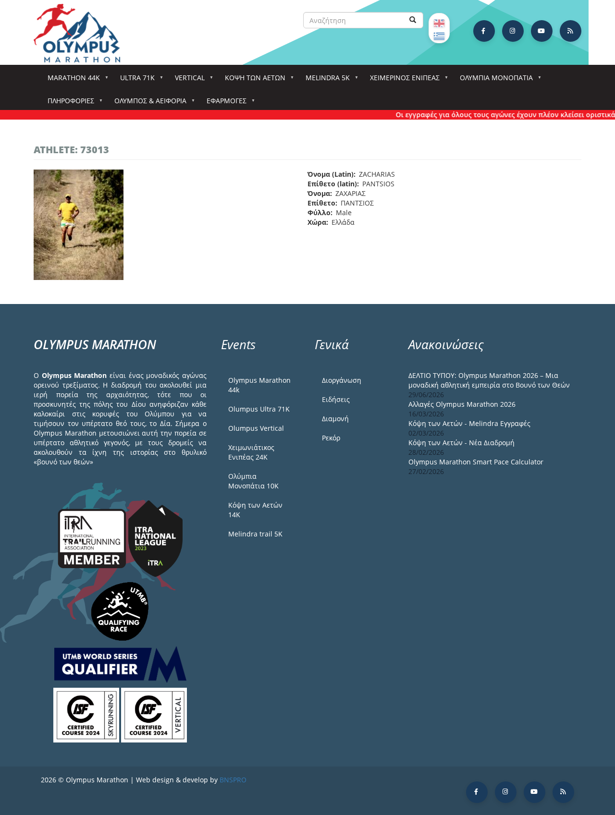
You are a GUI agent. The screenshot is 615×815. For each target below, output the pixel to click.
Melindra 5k (324, 80)
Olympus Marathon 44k (259, 385)
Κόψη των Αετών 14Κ (255, 509)
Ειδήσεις (336, 399)
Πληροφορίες (67, 103)
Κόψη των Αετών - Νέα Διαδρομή (461, 442)
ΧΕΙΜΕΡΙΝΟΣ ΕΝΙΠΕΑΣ (401, 80)
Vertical (186, 80)
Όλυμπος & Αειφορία (147, 103)
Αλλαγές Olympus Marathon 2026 (462, 404)
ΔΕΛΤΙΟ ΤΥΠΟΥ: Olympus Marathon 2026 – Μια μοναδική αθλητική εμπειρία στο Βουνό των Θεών (489, 380)
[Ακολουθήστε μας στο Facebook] (484, 31)
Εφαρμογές (223, 103)
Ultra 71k (134, 80)
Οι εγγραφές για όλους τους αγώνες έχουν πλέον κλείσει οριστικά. (496, 114)
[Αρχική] (82, 33)
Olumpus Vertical (256, 428)
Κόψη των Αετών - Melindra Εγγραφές (469, 423)
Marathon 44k (70, 80)
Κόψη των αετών (251, 80)
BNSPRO (233, 779)
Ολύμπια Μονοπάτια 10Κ (253, 481)
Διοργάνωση (341, 380)
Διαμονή (335, 418)
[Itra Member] (93, 537)
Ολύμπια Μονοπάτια (493, 80)
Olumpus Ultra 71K (259, 409)
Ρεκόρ (331, 437)
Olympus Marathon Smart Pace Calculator (475, 461)
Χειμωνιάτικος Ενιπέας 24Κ (251, 452)
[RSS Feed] (570, 31)
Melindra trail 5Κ (255, 533)
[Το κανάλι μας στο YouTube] (542, 31)
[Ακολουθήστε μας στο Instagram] (513, 31)
